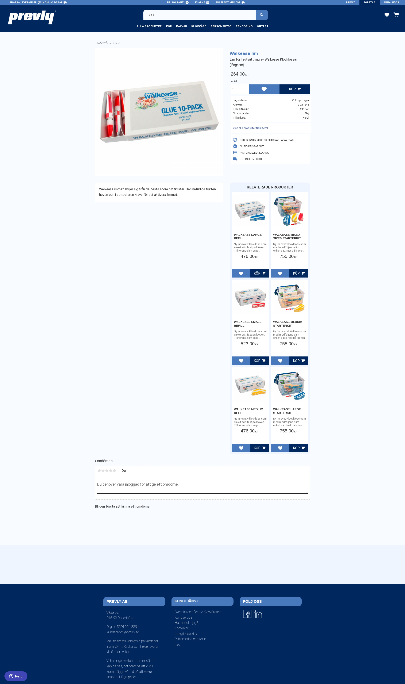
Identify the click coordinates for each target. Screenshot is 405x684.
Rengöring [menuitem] (244, 26)
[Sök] (262, 15)
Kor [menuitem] (169, 26)
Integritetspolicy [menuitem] (186, 634)
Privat (350, 2)
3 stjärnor (107, 471)
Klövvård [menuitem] (199, 26)
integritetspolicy (196, 588)
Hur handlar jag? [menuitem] (186, 623)
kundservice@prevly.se (123, 632)
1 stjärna (99, 471)
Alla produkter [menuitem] (149, 26)
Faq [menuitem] (177, 644)
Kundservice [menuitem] (183, 617)
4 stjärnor (110, 471)
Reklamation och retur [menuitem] (190, 639)
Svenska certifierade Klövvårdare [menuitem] (197, 612)
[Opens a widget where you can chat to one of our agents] (15, 676)
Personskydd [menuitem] (221, 26)
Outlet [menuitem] (263, 26)
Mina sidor (391, 2)
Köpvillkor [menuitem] (181, 628)
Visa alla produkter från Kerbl (250, 128)
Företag (369, 2)
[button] (387, 14)
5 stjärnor (114, 471)
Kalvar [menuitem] (181, 26)
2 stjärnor (103, 471)
